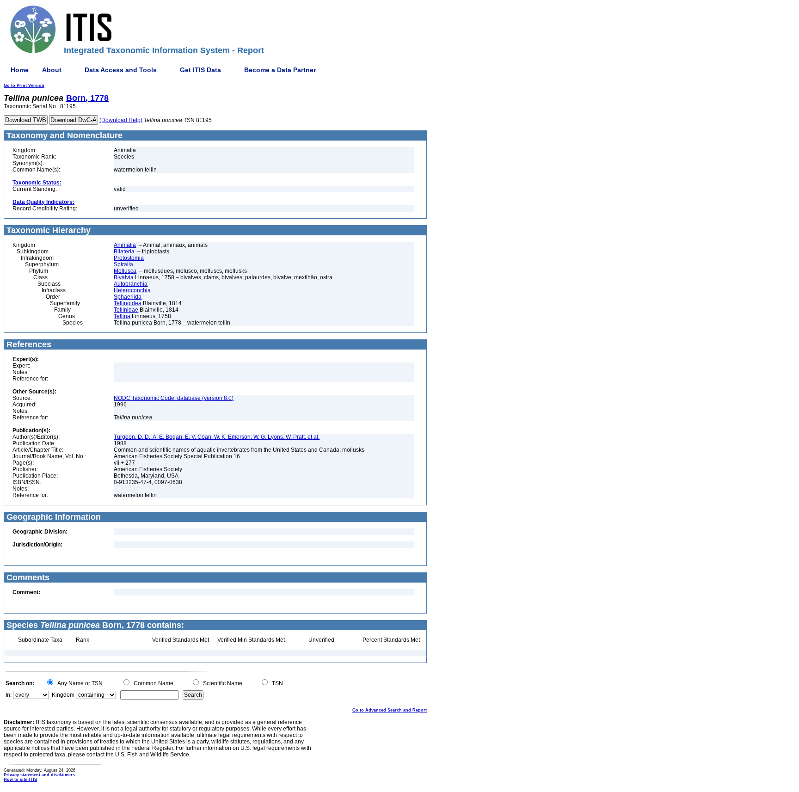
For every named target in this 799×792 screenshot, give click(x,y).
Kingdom (63, 695)
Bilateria (124, 251)
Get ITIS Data (200, 70)
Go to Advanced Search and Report (389, 710)
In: (9, 695)
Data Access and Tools (121, 70)
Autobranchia (131, 284)
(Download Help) (120, 120)
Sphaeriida (127, 297)
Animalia (125, 245)
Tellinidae (126, 310)
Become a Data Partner (280, 70)
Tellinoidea (127, 303)
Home (20, 70)
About (51, 70)
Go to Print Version (24, 85)
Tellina (122, 316)
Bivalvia (124, 277)
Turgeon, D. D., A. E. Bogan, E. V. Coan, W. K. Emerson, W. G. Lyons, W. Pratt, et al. (217, 437)
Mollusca (125, 271)
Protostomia (129, 258)
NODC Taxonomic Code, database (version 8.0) (174, 398)
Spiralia (123, 264)
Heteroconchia (132, 290)
